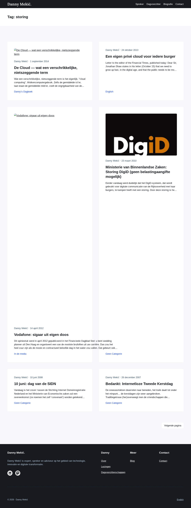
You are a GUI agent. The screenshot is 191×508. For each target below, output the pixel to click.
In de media (20, 353)
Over (103, 461)
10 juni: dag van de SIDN (35, 384)
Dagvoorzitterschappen (113, 472)
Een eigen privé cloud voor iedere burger (140, 56)
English (109, 91)
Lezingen (105, 466)
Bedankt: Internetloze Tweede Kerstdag (139, 384)
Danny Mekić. (19, 4)
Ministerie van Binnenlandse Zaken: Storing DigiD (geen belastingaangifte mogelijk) (138, 172)
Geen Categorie (114, 353)
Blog (132, 461)
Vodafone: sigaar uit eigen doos (41, 335)
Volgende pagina (172, 425)
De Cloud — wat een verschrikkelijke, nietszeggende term (45, 70)
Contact (163, 461)
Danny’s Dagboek (23, 91)
